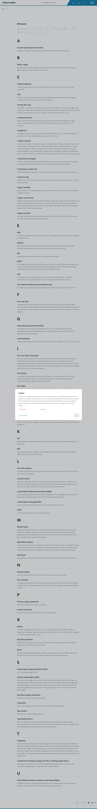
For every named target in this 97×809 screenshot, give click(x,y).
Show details (24, 415)
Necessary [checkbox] (22, 409)
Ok (77, 415)
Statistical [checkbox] (43, 409)
